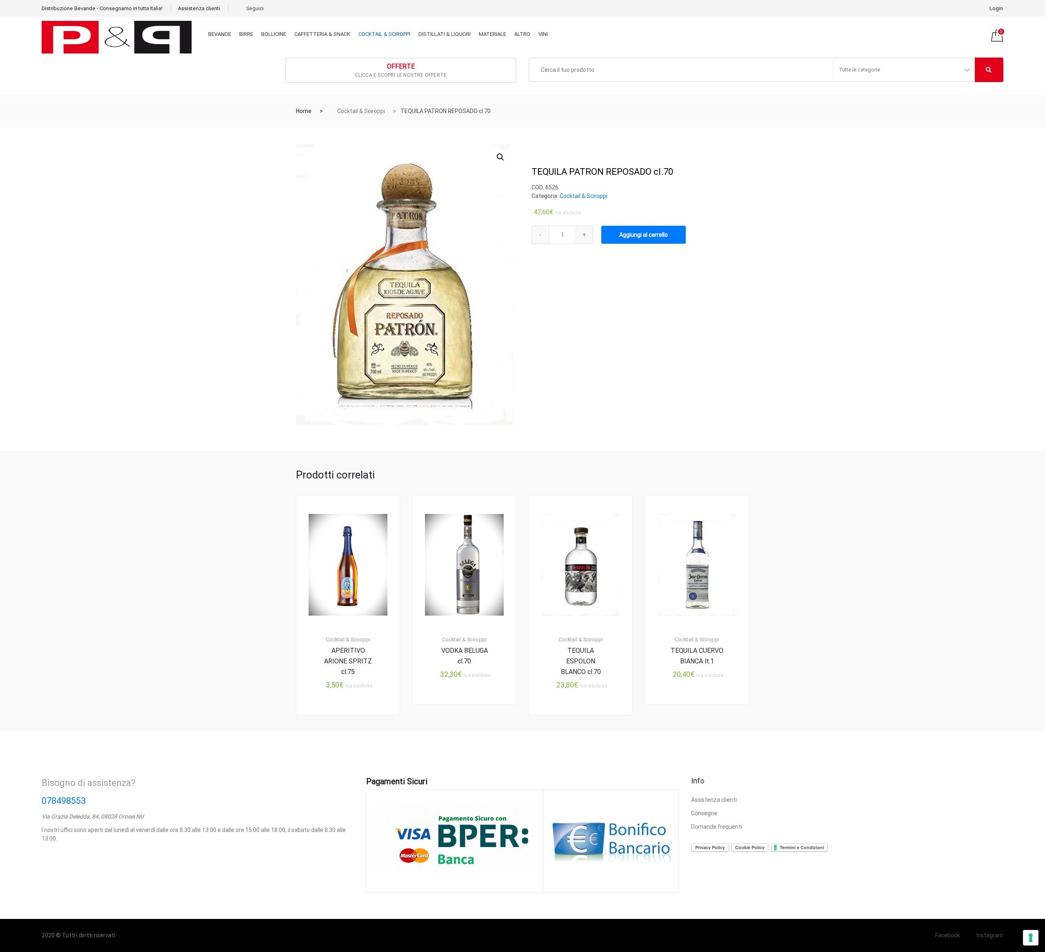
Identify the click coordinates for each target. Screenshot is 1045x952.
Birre (246, 34)
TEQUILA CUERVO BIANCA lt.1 (697, 656)
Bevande (219, 34)
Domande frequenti (716, 826)
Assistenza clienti (199, 8)
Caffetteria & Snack (322, 34)
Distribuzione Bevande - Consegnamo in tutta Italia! (102, 8)
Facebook (947, 935)
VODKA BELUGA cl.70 (464, 656)
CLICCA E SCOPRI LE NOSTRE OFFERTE (401, 70)
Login (996, 8)
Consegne (704, 813)
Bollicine (273, 34)
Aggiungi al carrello (643, 234)
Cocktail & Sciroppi (384, 34)
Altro (522, 34)
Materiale (492, 34)
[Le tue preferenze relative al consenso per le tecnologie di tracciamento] (1030, 937)
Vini (543, 34)
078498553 (64, 801)
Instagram (989, 935)
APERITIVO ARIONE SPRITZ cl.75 (348, 661)
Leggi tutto (585, 742)
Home (303, 111)
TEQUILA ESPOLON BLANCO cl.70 (581, 661)
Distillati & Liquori (444, 34)
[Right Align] (989, 70)
